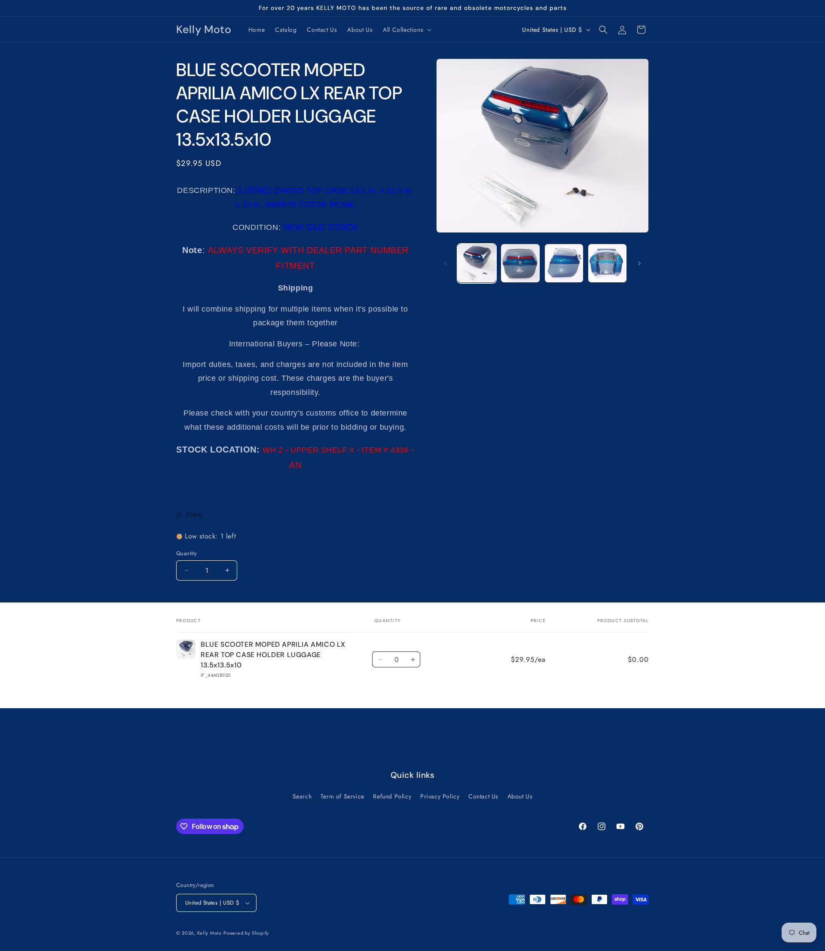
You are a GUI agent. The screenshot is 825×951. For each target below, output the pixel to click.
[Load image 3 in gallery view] (564, 263)
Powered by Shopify (246, 933)
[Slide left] (445, 263)
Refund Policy (392, 796)
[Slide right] (639, 263)
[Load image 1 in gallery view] (476, 263)
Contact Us (483, 796)
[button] (406, 30)
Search (302, 796)
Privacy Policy (439, 796)
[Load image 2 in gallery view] (520, 263)
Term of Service (342, 796)
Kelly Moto (209, 933)
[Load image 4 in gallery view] (607, 263)
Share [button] (194, 514)
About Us (520, 796)
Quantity (186, 553)
